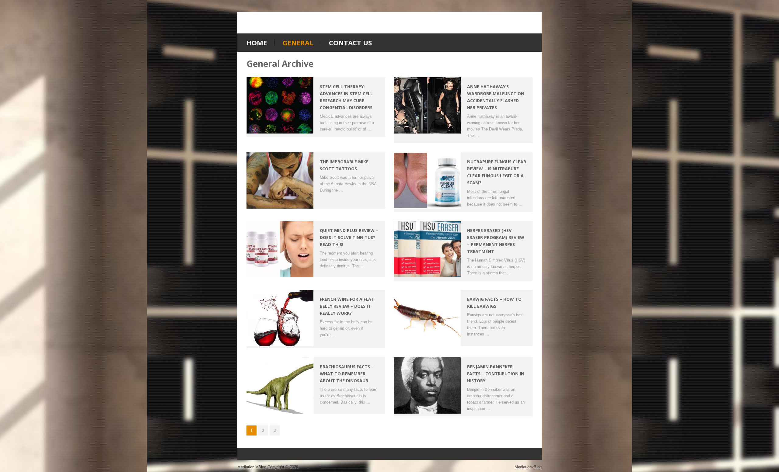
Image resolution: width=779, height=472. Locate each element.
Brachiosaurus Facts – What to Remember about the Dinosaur (347, 373)
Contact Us (350, 42)
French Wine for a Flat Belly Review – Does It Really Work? (347, 306)
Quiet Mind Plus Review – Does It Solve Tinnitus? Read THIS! (349, 237)
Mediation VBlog (251, 467)
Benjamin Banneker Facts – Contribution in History (495, 373)
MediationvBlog (528, 467)
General (298, 42)
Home (256, 42)
